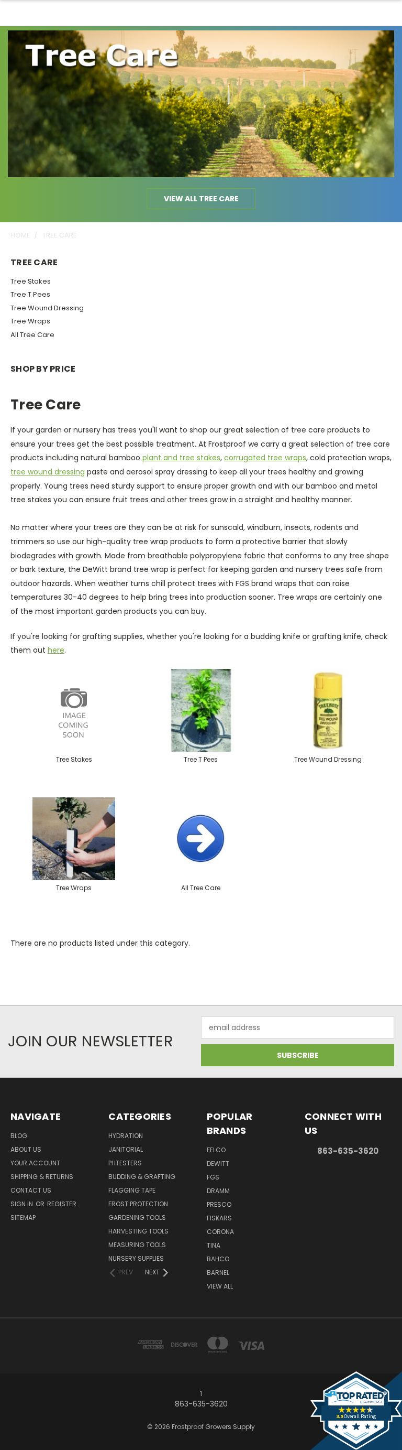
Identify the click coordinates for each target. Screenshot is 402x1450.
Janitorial (125, 1149)
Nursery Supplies (136, 1258)
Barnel (218, 1272)
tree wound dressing (47, 472)
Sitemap (23, 1217)
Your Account (35, 1163)
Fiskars (219, 1218)
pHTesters (125, 1163)
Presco (219, 1204)
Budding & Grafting (141, 1176)
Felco (216, 1149)
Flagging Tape (131, 1190)
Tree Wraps (30, 321)
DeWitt (218, 1163)
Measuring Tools (137, 1244)
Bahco (218, 1258)
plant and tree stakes (181, 457)
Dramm (218, 1190)
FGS (213, 1177)
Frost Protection (138, 1203)
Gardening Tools (137, 1217)
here (56, 650)
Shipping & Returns (41, 1176)
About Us (25, 1149)
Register (61, 1203)
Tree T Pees (30, 294)
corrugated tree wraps (265, 457)
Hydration (125, 1135)
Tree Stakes (30, 281)
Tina (213, 1245)
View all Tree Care (201, 198)
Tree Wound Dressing (47, 308)
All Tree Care (32, 335)
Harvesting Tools (138, 1231)
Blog (18, 1135)
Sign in (22, 1203)
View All (220, 1286)
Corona (220, 1231)
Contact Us (30, 1190)
